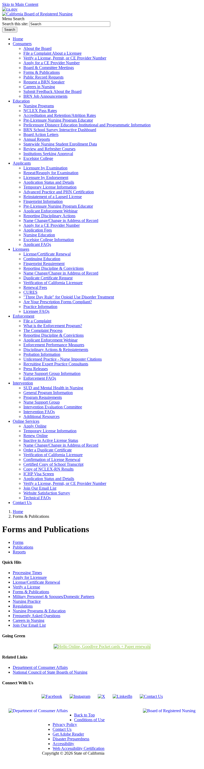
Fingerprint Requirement (44, 263)
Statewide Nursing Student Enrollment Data (60, 144)
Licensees (21, 249)
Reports (19, 552)
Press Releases (35, 368)
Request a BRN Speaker (44, 82)
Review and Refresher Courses (49, 149)
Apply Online (34, 426)
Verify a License (26, 587)
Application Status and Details (48, 182)
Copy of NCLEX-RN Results (48, 469)
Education (21, 101)
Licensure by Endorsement (45, 177)
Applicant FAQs (37, 244)
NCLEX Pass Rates (40, 110)
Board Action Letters (40, 134)
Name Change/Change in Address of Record (60, 220)
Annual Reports (36, 139)
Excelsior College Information (48, 239)
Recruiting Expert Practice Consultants (55, 364)
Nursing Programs (38, 106)
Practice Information (40, 306)
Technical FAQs (37, 497)
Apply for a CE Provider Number (51, 63)
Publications (23, 547)
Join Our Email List (39, 488)
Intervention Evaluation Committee (52, 407)
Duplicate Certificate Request (48, 278)
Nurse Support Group (41, 402)
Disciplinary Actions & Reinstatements (55, 349)
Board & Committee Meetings (48, 67)
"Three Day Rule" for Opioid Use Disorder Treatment (68, 297)
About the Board (37, 48)
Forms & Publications (41, 72)
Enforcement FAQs (39, 378)
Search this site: (15, 24)
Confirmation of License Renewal (51, 459)
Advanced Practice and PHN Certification (58, 192)
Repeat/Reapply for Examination (50, 172)
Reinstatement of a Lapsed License (52, 196)
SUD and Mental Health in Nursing (53, 388)
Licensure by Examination (45, 168)
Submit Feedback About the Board (52, 91)
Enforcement (23, 316)
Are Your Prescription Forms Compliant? (57, 302)
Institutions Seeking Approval (48, 153)
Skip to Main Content (20, 4)
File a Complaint (37, 321)
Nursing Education (39, 235)
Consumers (22, 43)
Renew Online (35, 435)
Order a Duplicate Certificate (47, 450)
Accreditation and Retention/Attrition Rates (59, 115)
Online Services (26, 421)
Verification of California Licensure (53, 282)
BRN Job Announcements (45, 96)
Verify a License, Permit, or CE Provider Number (64, 58)
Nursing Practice (27, 601)
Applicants (22, 163)
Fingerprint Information (43, 201)
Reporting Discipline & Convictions (53, 268)
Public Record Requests (43, 77)
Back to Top (84, 715)
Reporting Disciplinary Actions (49, 215)
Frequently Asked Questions (36, 615)
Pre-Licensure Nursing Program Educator (58, 120)
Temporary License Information (49, 187)
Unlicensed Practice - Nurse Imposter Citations (62, 359)
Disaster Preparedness (71, 739)
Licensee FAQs (36, 311)
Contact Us (62, 729)
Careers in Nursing (39, 86)
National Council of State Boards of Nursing (50, 672)
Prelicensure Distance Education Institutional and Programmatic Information (87, 125)
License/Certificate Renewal (47, 254)
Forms (18, 542)
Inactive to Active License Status (50, 440)
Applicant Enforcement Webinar (50, 211)
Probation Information (41, 354)
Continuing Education (41, 259)
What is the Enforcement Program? (52, 325)
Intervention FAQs (39, 411)
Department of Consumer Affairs (40, 667)
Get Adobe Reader (68, 734)
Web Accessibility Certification (78, 748)
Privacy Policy (65, 724)
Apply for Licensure (30, 577)
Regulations (23, 606)
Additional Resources (41, 416)
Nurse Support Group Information (51, 373)
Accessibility (63, 743)
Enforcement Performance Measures (53, 345)
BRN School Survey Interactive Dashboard (59, 129)
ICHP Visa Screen (38, 474)
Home (18, 511)
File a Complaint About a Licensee (52, 53)
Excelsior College (38, 158)
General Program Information (48, 392)
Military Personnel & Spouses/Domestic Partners (53, 596)
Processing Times (27, 572)
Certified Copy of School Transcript (53, 464)
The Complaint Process (42, 330)
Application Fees (37, 230)
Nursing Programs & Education (39, 611)
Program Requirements (42, 397)
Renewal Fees (35, 287)
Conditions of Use (89, 719)
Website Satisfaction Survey (46, 493)
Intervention (23, 383)
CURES (30, 292)
